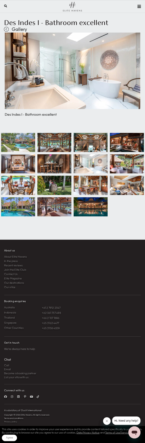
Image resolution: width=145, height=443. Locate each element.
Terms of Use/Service (117, 433)
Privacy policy (10, 422)
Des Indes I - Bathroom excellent (56, 22)
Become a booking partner (20, 373)
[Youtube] (31, 396)
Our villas (9, 287)
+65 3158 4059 (51, 328)
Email (7, 369)
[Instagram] (12, 396)
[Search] (5, 6)
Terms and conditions (13, 418)
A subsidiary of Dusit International (23, 410)
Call (6, 365)
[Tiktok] (37, 396)
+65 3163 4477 (50, 323)
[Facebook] (5, 396)
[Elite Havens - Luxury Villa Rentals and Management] (72, 10)
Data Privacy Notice (87, 433)
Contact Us (11, 274)
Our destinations (14, 283)
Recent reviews (13, 265)
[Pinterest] (24, 396)
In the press (11, 261)
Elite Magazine (13, 279)
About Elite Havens (15, 257)
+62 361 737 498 (51, 313)
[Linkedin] (18, 396)
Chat (7, 360)
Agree (9, 438)
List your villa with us (16, 377)
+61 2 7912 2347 (51, 308)
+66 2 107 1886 (50, 318)
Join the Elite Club (15, 270)
